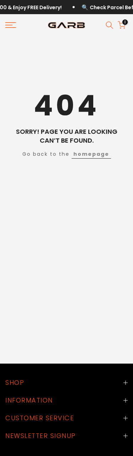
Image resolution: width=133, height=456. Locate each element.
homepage (91, 154)
